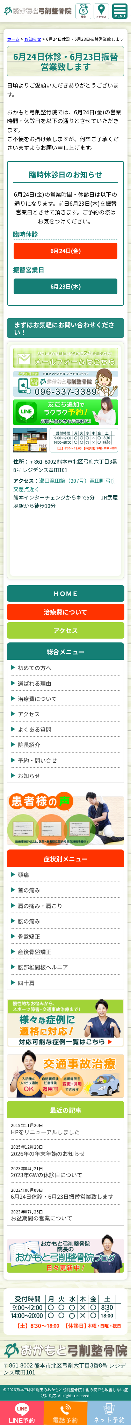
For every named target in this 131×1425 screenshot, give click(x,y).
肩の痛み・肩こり (40, 905)
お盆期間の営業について (41, 1218)
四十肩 (26, 983)
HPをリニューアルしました (45, 1132)
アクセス (65, 630)
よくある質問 (34, 729)
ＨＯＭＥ (65, 593)
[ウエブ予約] (65, 358)
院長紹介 (29, 744)
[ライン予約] (65, 411)
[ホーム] (37, 10)
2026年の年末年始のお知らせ (48, 1153)
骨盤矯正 (29, 936)
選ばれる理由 (34, 683)
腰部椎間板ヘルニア (43, 967)
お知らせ (29, 775)
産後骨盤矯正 (34, 951)
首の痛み (29, 890)
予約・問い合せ (37, 760)
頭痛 (23, 874)
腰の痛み (29, 921)
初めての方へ (34, 667)
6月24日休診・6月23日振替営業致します (62, 1196)
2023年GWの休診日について (46, 1175)
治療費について (65, 611)
